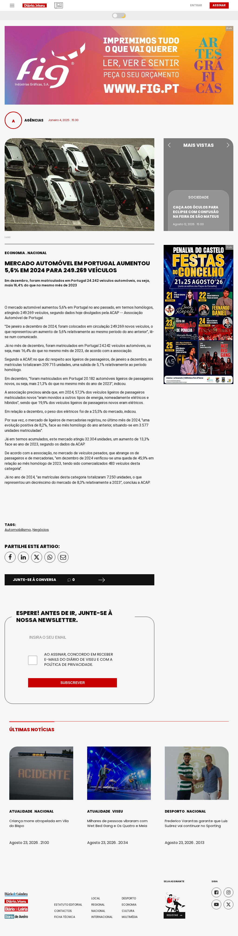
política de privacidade (68, 664)
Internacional (101, 917)
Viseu (117, 811)
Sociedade (198, 197)
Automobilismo (18, 529)
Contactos (63, 911)
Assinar (219, 5)
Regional (98, 905)
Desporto (175, 811)
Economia (15, 252)
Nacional (37, 252)
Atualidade (20, 811)
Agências (33, 120)
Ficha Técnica (64, 917)
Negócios (41, 529)
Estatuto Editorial (68, 905)
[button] (169, 145)
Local (95, 898)
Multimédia (130, 917)
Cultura (128, 911)
